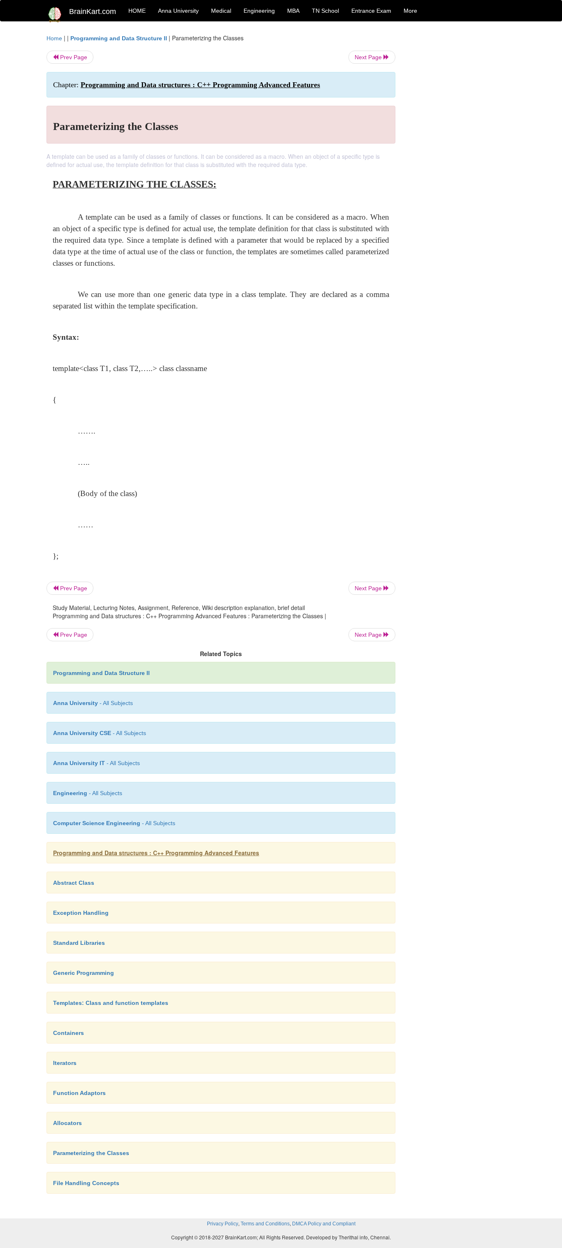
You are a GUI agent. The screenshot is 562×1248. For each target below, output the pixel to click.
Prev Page (72, 57)
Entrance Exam (371, 10)
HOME (137, 10)
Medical (221, 10)
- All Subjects (93, 703)
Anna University (178, 10)
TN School (325, 10)
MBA (293, 10)
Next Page (369, 57)
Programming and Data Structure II (118, 38)
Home (54, 38)
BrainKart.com (92, 11)
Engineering (259, 10)
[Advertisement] (462, 157)
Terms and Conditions (265, 1224)
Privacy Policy (222, 1224)
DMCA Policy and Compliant (323, 1224)
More (410, 10)
